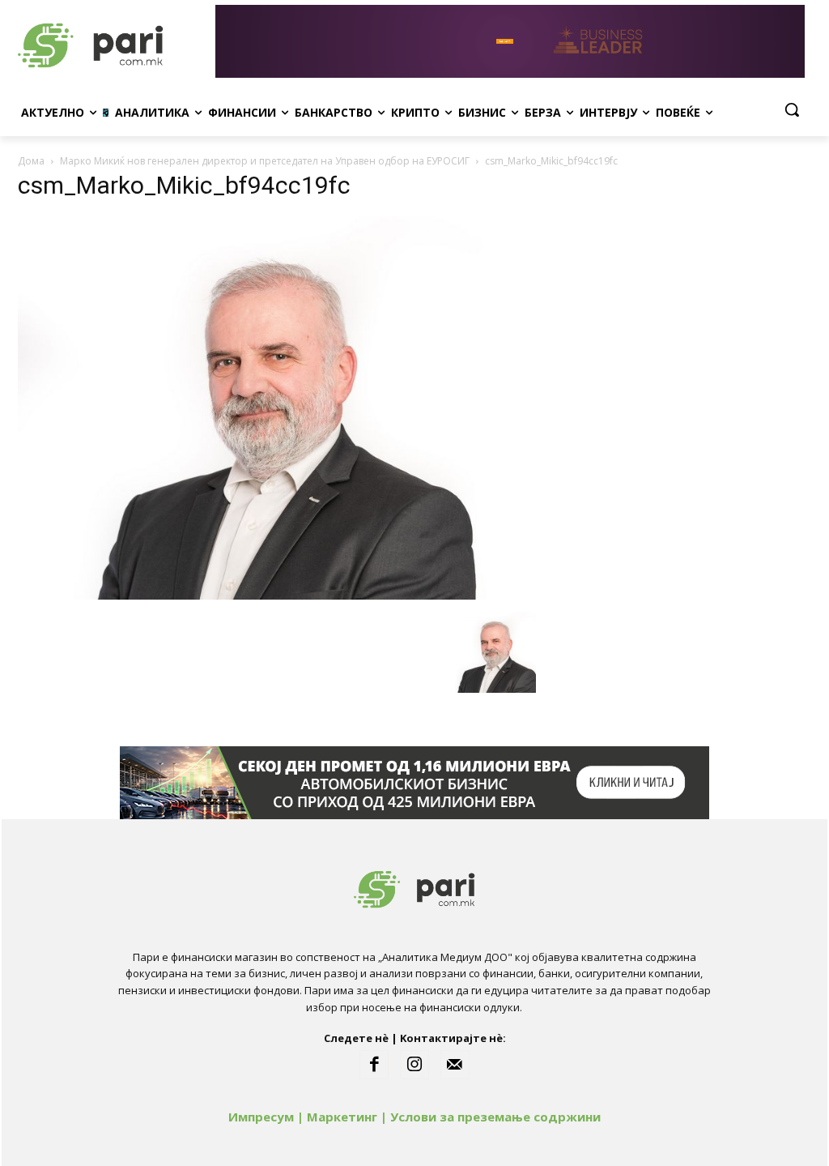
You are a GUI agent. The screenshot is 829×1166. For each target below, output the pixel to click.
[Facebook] (374, 1064)
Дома (31, 161)
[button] (791, 109)
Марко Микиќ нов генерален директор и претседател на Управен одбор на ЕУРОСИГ (265, 161)
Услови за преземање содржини (495, 1116)
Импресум (261, 1116)
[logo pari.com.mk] (113, 41)
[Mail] (455, 1064)
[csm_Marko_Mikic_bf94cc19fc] (277, 595)
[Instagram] (414, 1064)
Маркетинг (342, 1116)
